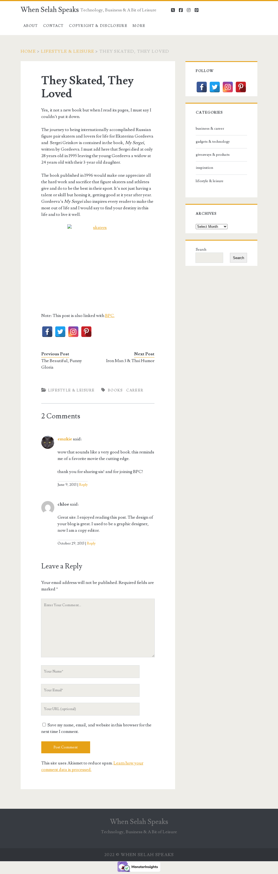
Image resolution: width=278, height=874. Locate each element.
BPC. (110, 315)
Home (28, 51)
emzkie (65, 439)
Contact (53, 26)
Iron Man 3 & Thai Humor (130, 360)
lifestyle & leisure (67, 51)
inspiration (204, 168)
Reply (83, 485)
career (134, 390)
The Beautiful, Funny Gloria (61, 364)
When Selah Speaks (50, 9)
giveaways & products (213, 155)
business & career (210, 128)
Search (201, 249)
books (115, 390)
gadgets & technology (213, 141)
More (138, 26)
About (30, 26)
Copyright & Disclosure (98, 26)
